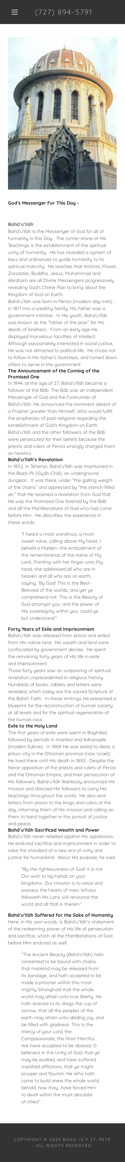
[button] (14, 12)
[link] (63, 12)
